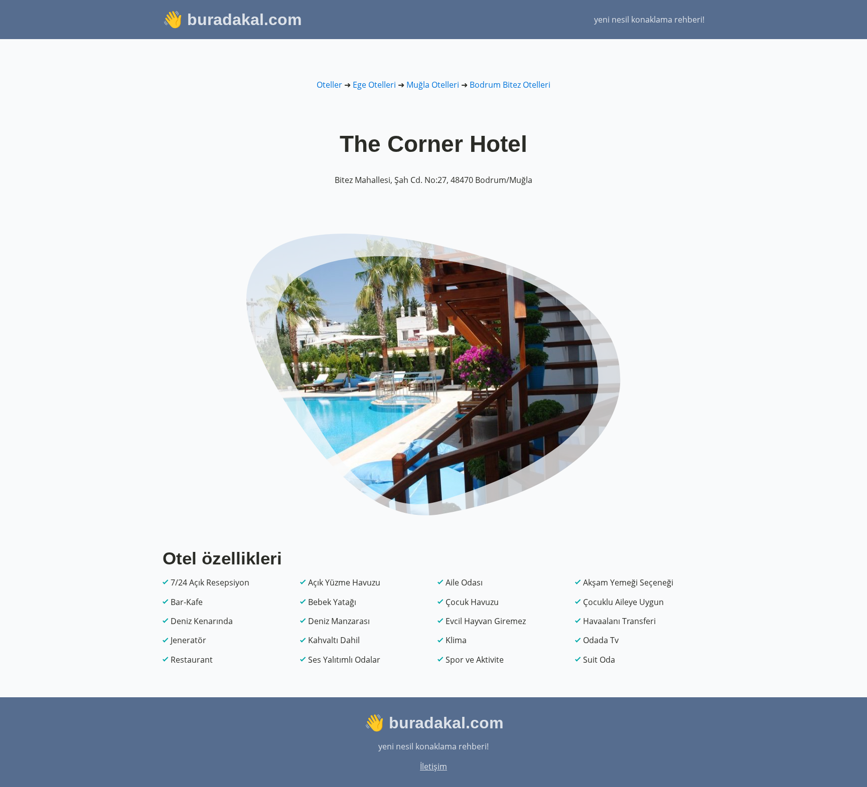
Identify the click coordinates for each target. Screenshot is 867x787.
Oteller (329, 84)
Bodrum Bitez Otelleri (510, 84)
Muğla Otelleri (432, 84)
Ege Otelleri (374, 84)
